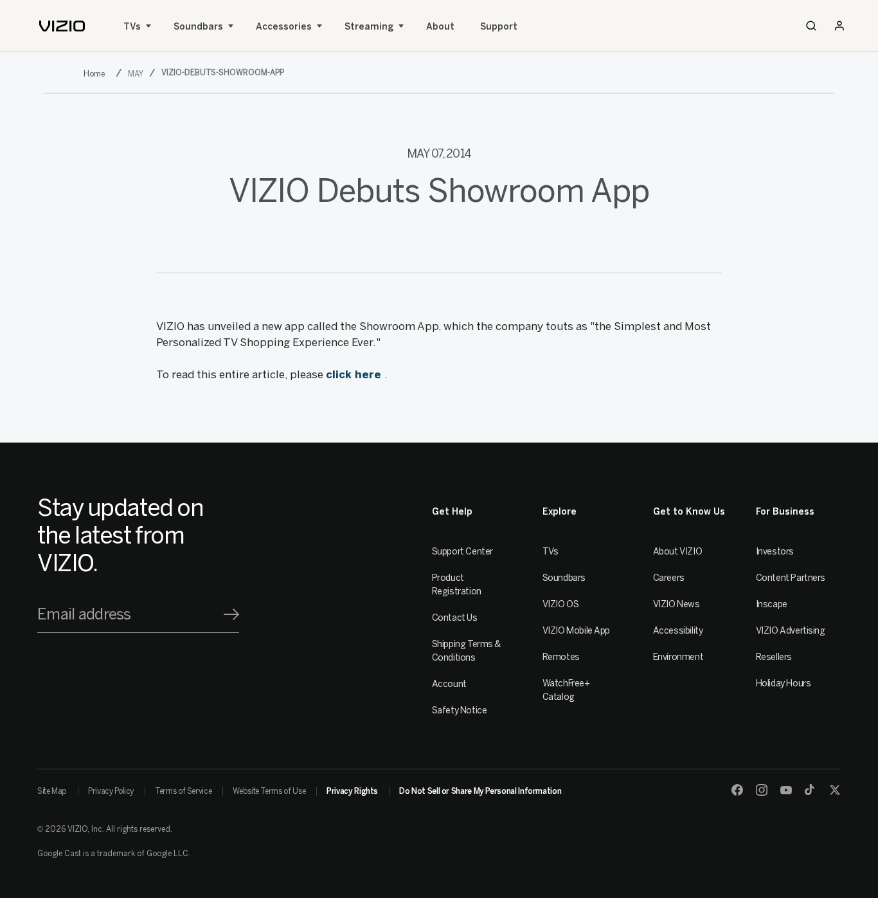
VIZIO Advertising (790, 630)
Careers (669, 578)
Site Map (52, 791)
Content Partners (790, 578)
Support (498, 26)
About (440, 26)
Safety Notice (459, 710)
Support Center (462, 551)
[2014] (97, 73)
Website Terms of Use (269, 791)
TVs (132, 26)
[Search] (811, 26)
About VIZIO (677, 551)
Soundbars (198, 26)
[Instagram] (761, 790)
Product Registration (456, 585)
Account (449, 684)
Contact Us (455, 617)
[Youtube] (786, 790)
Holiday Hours (783, 683)
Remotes (561, 657)
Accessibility (678, 630)
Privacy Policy (111, 791)
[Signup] (231, 614)
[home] (62, 26)
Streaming (369, 26)
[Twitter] (835, 790)
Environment (678, 657)
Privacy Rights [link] (352, 791)
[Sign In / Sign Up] (839, 26)
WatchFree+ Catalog (566, 690)
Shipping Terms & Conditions (466, 651)
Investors (775, 551)
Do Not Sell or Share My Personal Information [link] (480, 791)
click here (355, 374)
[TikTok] (810, 790)
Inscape (771, 604)
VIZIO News (676, 604)
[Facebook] (737, 790)
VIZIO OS (560, 604)
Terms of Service (183, 791)
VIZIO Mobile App (576, 630)
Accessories (284, 26)
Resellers (774, 657)
